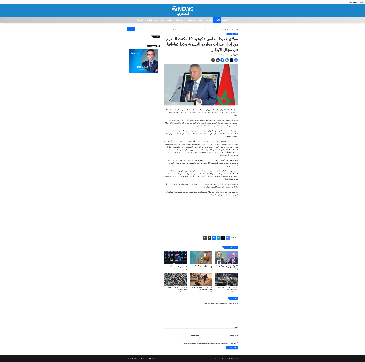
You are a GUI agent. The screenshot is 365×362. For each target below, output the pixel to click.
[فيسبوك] (236, 60)
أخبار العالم (179, 20)
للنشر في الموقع (131, 358)
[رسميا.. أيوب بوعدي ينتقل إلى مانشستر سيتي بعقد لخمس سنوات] (175, 257)
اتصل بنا (139, 358)
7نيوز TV (140, 20)
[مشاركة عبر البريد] (218, 60)
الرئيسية (225, 20)
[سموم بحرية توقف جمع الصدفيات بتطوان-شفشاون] (175, 279)
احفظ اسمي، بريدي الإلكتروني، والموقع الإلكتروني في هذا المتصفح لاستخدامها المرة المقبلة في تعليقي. (209, 343)
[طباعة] (213, 60)
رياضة (170, 20)
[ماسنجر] (222, 60)
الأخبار (218, 20)
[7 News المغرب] (182, 10)
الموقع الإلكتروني (195, 335)
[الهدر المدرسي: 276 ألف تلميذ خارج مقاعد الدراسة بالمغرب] (201, 279)
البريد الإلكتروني (233, 335)
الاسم (236, 327)
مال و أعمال (191, 20)
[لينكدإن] (227, 60)
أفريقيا (201, 20)
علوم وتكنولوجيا (151, 20)
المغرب (209, 20)
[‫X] (231, 60)
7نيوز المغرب (233, 55)
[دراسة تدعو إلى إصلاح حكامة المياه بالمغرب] (201, 257)
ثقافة (162, 20)
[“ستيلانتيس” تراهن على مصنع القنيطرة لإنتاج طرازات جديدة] (226, 279)
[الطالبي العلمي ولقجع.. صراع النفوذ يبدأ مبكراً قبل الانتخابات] (226, 257)
